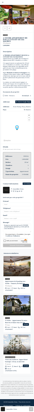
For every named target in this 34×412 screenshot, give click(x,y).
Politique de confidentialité (23, 405)
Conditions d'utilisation (12, 236)
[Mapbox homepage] (7, 140)
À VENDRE (5, 35)
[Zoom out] (29, 117)
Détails (26, 285)
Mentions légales (8, 405)
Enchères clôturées (23, 336)
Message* (6, 222)
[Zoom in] (29, 115)
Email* (5, 215)
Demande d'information (17, 245)
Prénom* (6, 201)
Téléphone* (7, 208)
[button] (17, 14)
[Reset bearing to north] (29, 120)
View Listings (27, 183)
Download (25, 95)
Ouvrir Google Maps (24, 102)
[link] (17, 266)
